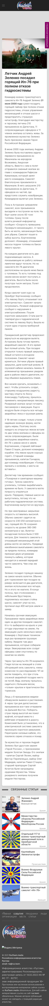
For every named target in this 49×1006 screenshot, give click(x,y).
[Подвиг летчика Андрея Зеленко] (24, 53)
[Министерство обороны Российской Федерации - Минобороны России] (24, 821)
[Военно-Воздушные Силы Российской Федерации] (24, 875)
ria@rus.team (14, 964)
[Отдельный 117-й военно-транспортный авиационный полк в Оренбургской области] (24, 839)
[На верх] (4, 912)
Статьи (32, 916)
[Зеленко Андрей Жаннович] (24, 803)
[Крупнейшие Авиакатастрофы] (24, 857)
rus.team (35, 993)
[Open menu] (3, 5)
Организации (9, 916)
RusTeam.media (16, 955)
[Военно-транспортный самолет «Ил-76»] (24, 893)
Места (22, 916)
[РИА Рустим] (14, 931)
